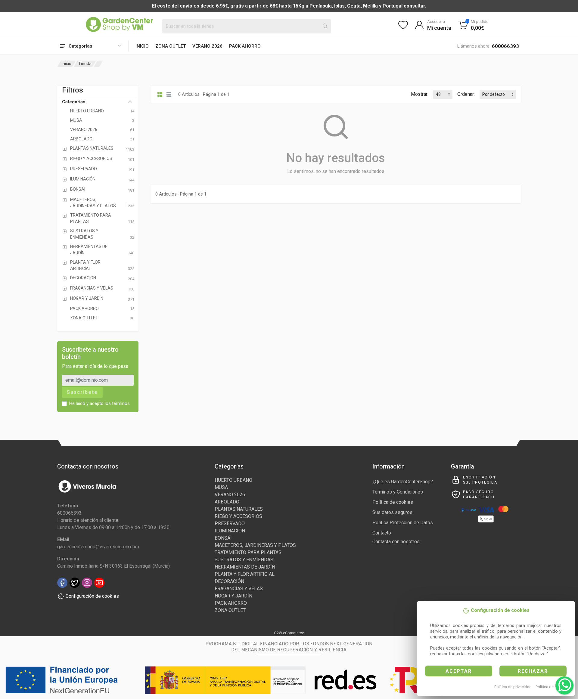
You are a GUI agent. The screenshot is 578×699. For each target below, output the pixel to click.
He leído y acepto (99, 403)
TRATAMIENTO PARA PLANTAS (248, 552)
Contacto (381, 533)
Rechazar (533, 671)
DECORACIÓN (229, 581)
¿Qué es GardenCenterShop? (402, 481)
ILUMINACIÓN (230, 531)
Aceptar (459, 671)
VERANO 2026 (207, 46)
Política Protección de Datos (402, 522)
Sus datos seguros (392, 512)
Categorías (73, 102)
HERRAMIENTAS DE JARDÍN (245, 567)
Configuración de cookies (92, 596)
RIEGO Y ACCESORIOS (238, 516)
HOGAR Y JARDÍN (233, 596)
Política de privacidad (513, 687)
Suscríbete (82, 392)
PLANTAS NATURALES (239, 509)
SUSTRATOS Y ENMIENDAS (244, 560)
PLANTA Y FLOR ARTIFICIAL (245, 574)
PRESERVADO (230, 523)
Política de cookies (552, 687)
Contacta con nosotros (396, 541)
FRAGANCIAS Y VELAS (239, 588)
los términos (117, 403)
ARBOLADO (227, 502)
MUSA (221, 487)
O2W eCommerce (289, 633)
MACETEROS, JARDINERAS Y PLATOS (255, 545)
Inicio (142, 46)
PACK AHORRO (245, 46)
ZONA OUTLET (170, 46)
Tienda (85, 63)
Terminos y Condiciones (397, 492)
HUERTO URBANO (233, 480)
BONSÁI (223, 538)
